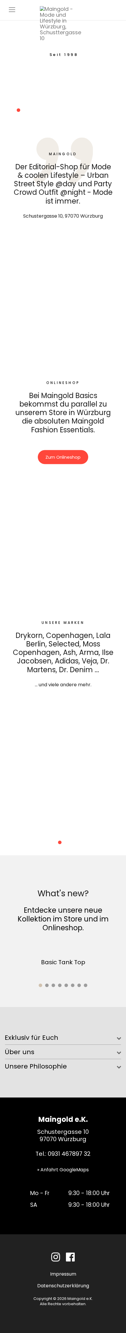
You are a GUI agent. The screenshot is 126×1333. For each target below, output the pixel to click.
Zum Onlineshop (63, 457)
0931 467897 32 (69, 1154)
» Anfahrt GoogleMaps (63, 1169)
